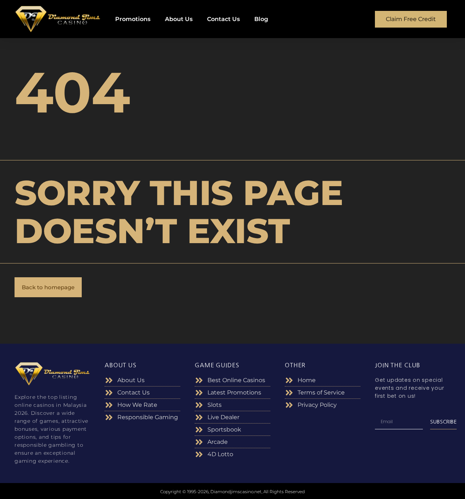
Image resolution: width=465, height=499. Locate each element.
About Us (179, 19)
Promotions (132, 19)
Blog (261, 19)
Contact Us (223, 19)
